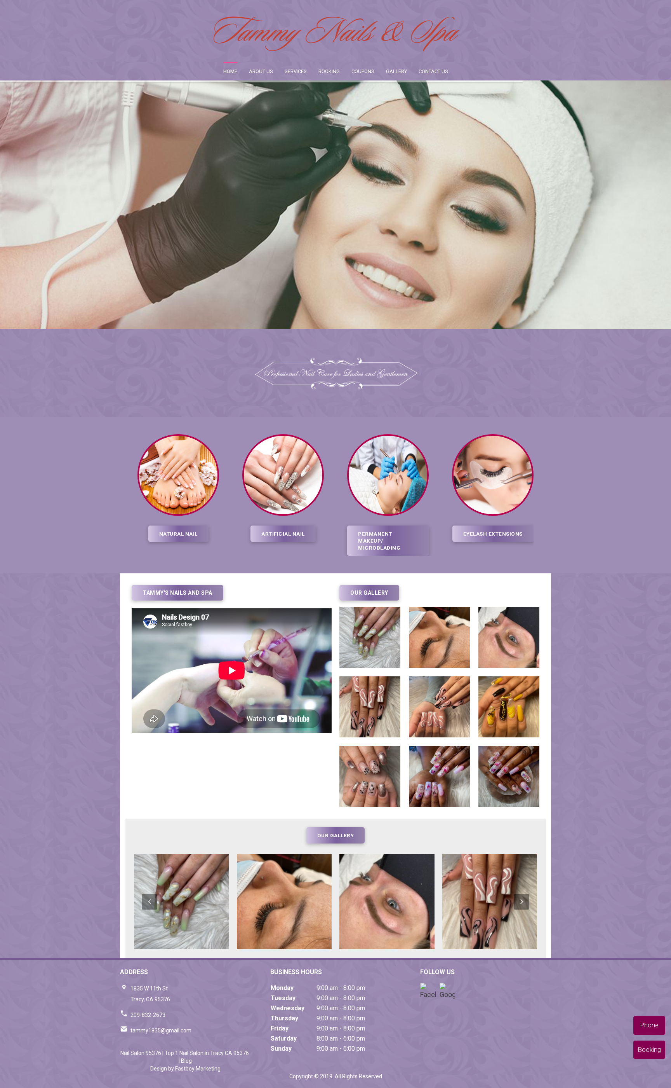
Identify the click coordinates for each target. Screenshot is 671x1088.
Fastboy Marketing (198, 1068)
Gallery (396, 71)
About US (261, 71)
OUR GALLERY (335, 835)
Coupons (362, 71)
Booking (329, 71)
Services (296, 71)
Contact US (433, 71)
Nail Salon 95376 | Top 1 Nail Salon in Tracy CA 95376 (184, 1053)
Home (230, 71)
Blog (186, 1061)
